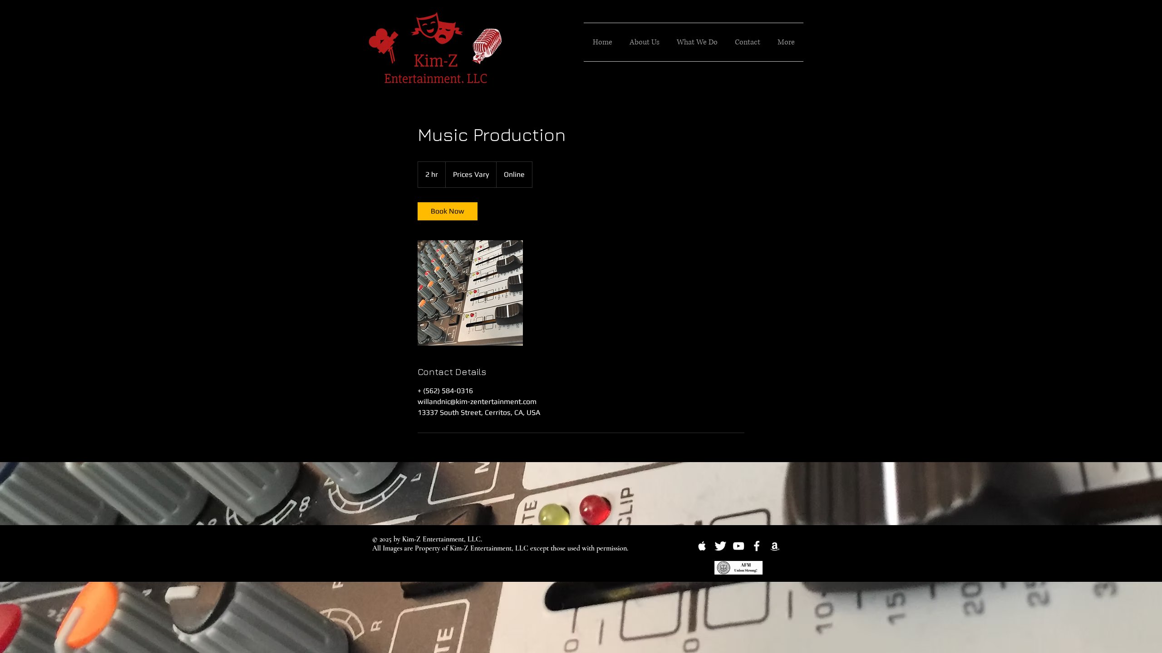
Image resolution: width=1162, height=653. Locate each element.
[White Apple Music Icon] (702, 546)
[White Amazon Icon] (775, 546)
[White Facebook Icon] (756, 546)
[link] (448, 211)
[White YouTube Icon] (738, 546)
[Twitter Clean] (720, 546)
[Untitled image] (470, 293)
